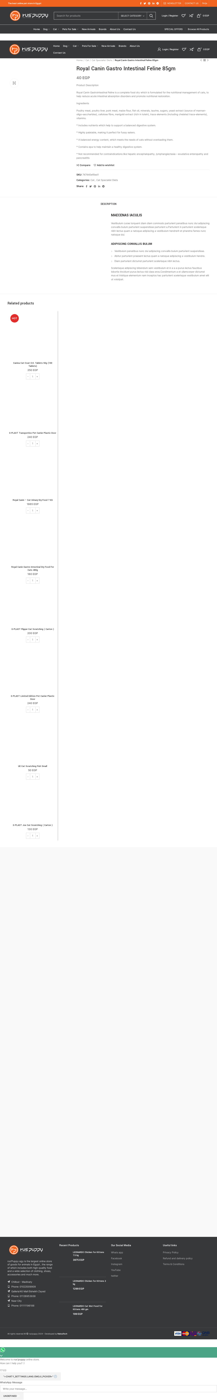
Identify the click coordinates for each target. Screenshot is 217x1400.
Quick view (53, 326)
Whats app (117, 1252)
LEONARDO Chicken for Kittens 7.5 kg (88, 1254)
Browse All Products (198, 29)
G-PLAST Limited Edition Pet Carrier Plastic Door (32, 698)
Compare (85, 165)
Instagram (116, 1264)
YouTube (116, 1270)
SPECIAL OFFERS (173, 29)
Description (108, 204)
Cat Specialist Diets (102, 60)
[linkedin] (153, 3)
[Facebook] (141, 3)
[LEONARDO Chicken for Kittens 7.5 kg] (64, 1262)
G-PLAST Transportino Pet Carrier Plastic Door (32, 433)
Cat (87, 60)
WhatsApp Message (11, 1382)
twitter (114, 1275)
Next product (208, 60)
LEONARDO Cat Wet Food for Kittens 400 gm (87, 1308)
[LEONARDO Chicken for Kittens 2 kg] (64, 1289)
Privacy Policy (171, 1252)
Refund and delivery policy (178, 1258)
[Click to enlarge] (14, 83)
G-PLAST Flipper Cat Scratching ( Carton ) (33, 629)
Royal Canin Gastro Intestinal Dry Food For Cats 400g (32, 568)
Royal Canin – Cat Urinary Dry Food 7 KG (33, 500)
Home (79, 60)
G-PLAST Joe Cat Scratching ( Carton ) (33, 825)
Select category (131, 15)
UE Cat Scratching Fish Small (32, 766)
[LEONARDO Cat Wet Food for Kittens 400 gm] (64, 1313)
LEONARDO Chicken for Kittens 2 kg (89, 1283)
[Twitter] (145, 3)
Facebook (116, 1258)
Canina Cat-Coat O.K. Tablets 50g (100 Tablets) (32, 365)
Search (151, 16)
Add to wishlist (105, 165)
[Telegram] (157, 3)
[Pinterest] (149, 3)
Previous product (201, 60)
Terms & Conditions (173, 1264)
